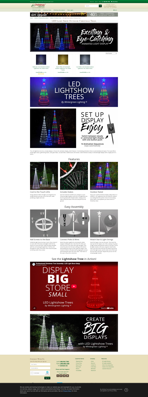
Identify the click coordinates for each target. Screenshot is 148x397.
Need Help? (78, 366)
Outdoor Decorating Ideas (108, 366)
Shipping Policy (79, 361)
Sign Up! (47, 378)
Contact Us (64, 365)
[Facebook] (58, 375)
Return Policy (79, 365)
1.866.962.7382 (64, 362)
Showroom (93, 370)
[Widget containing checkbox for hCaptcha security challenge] (40, 372)
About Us (92, 1)
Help (100, 1)
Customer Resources (106, 368)
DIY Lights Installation (106, 363)
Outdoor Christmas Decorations (41, 18)
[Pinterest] (64, 375)
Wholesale (93, 368)
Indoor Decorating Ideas (107, 365)
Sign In (96, 1)
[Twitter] (60, 375)
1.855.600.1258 (64, 363)
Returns (77, 368)
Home (31, 18)
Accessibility (78, 370)
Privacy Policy (79, 363)
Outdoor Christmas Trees (55, 18)
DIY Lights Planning (106, 361)
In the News (93, 366)
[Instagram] (67, 375)
